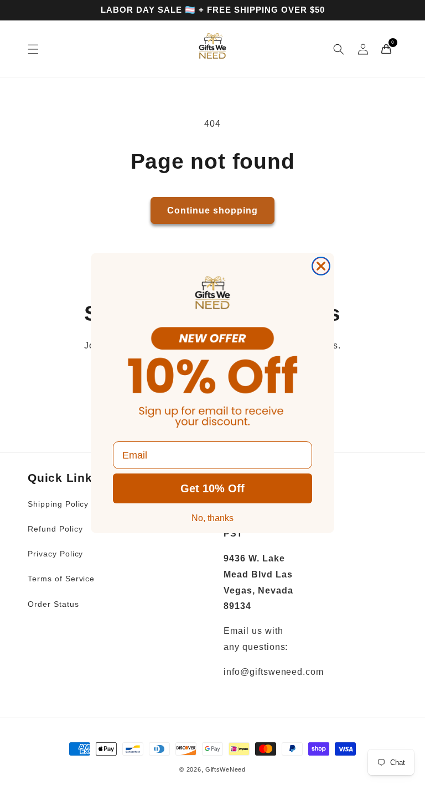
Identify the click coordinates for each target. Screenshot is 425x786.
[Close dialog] (321, 266)
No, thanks (212, 518)
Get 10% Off (212, 488)
